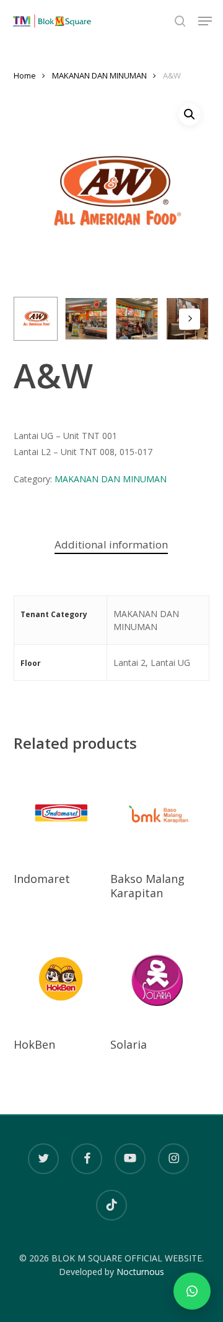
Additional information (111, 544)
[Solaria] (157, 979)
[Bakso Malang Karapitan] (157, 813)
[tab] (111, 545)
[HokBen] (61, 979)
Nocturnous (140, 1271)
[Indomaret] (61, 813)
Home (25, 75)
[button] (205, 21)
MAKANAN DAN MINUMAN (99, 75)
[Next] (189, 319)
